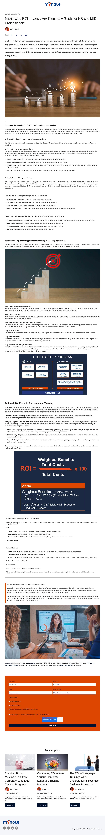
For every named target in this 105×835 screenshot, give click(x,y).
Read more (10, 805)
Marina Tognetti (14, 29)
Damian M (45, 789)
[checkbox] (52, 705)
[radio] (52, 701)
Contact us (8, 663)
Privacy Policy (43, 714)
